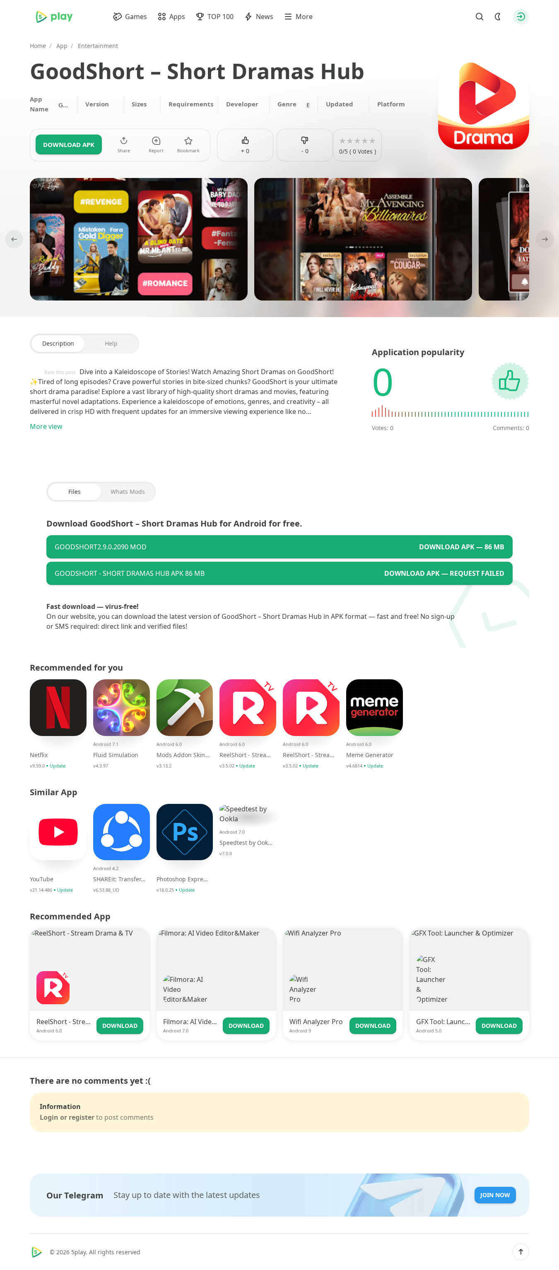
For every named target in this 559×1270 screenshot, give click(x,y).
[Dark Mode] (497, 16)
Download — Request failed (444, 573)
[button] (521, 1252)
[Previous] (15, 239)
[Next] (544, 239)
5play (78, 1252)
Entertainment (308, 105)
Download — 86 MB (461, 546)
